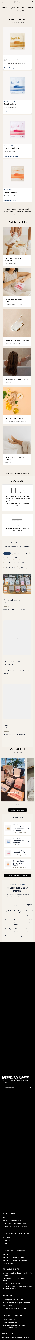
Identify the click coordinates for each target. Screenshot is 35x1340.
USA (7, 558)
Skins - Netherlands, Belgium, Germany (16, 1303)
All (7, 553)
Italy (23, 567)
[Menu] (2, 2)
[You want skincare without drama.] (18, 366)
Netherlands (10, 567)
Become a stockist (9, 1254)
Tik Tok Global (7, 1240)
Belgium (21, 562)
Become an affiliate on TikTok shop (15, 1260)
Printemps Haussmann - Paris (13, 1300)
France (16, 553)
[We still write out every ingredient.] (18, 327)
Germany (9, 562)
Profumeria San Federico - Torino (14, 1308)
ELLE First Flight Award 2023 (13, 1220)
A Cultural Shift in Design (11, 1283)
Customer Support (9, 1263)
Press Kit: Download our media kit (14, 1223)
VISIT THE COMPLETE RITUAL (17, 876)
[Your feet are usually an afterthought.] (18, 246)
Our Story (6, 1217)
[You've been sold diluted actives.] (18, 405)
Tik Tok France (8, 1243)
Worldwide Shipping (9, 1320)
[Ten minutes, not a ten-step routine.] (18, 287)
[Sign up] (30, 1087)
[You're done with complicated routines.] (18, 445)
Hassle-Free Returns (10, 1323)
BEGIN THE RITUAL (17, 810)
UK (26, 553)
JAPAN (17, 558)
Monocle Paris (7, 1305)
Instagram (6, 1237)
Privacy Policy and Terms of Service (15, 1226)
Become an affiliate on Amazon (13, 1257)
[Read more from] (17, 498)
